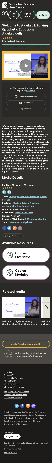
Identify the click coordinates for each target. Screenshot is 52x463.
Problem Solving (25, 206)
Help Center (9, 372)
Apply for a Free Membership (26, 344)
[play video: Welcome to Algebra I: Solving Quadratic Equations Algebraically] (20, 317)
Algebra (17, 203)
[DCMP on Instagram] (28, 406)
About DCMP (10, 381)
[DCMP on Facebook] (22, 406)
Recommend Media (13, 398)
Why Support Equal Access (16, 391)
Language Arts (16, 196)
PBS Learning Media (35, 219)
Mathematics (32, 196)
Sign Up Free (27, 15)
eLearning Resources (14, 387)
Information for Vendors (15, 394)
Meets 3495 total (24, 212)
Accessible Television (14, 378)
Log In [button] (13, 15)
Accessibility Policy (11, 453)
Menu (41, 15)
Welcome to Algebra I (21, 222)
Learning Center (11, 384)
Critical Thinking (30, 203)
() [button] (30, 90)
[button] (4, 228)
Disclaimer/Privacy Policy (13, 449)
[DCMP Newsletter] (33, 406)
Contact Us (9, 375)
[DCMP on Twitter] (17, 406)
